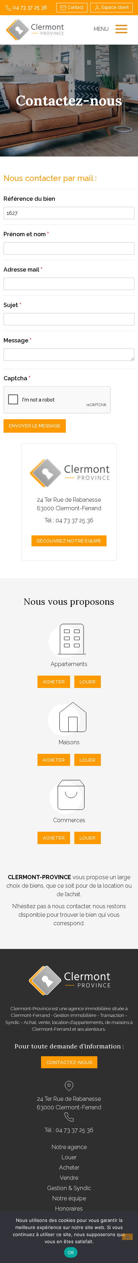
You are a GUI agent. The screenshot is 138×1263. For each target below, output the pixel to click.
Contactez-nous (69, 1062)
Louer (88, 681)
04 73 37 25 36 (29, 7)
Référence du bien (29, 198)
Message (17, 340)
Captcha (17, 378)
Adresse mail (23, 269)
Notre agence (69, 1147)
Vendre (69, 1177)
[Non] (127, 1237)
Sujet (12, 305)
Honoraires (69, 1208)
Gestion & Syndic (69, 1188)
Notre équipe (69, 1198)
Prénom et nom (26, 234)
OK (71, 1252)
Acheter (54, 681)
